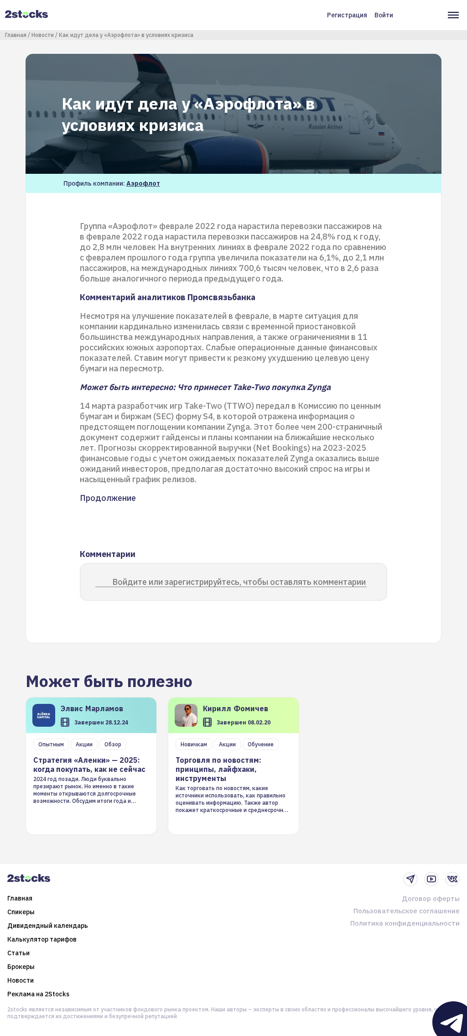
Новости (42, 34)
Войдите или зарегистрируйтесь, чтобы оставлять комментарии (239, 582)
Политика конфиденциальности (405, 923)
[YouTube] (431, 879)
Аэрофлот (143, 183)
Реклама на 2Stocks (38, 994)
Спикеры (21, 912)
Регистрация (347, 15)
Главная (15, 34)
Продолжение (108, 498)
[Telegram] (410, 879)
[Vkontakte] (452, 879)
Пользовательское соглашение (406, 910)
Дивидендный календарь (47, 925)
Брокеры (21, 967)
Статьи (18, 953)
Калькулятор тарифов (42, 939)
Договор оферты (431, 898)
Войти (383, 15)
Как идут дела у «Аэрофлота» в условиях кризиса (126, 34)
